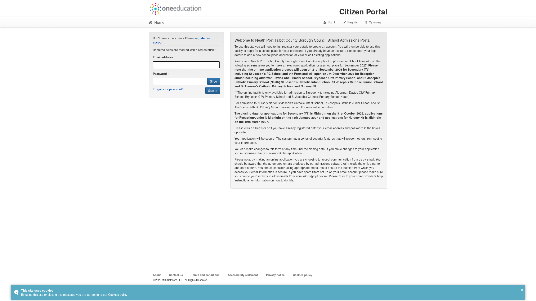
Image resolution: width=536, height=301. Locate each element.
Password (160, 73)
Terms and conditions (205, 275)
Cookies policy (302, 275)
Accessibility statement (243, 275)
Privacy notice (275, 275)
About (157, 275)
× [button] (522, 289)
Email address (163, 57)
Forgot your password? (168, 89)
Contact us (176, 275)
